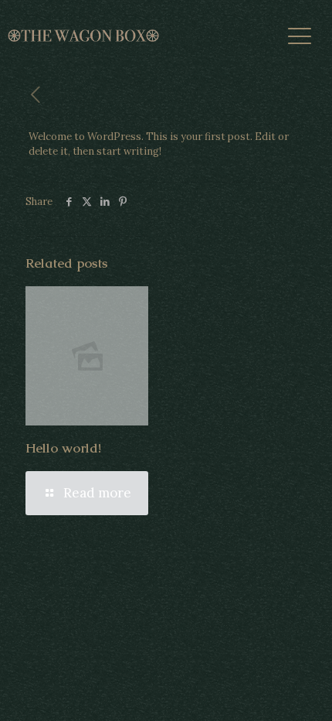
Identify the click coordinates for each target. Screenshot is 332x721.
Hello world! (63, 447)
